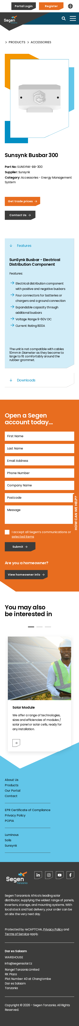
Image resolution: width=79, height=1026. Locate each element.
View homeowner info (24, 574)
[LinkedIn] (38, 875)
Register (51, 6)
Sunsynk (11, 845)
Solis (8, 840)
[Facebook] (70, 875)
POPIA (9, 821)
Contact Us (17, 215)
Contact (11, 796)
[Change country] (70, 6)
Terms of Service (17, 934)
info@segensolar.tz (18, 963)
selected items (23, 536)
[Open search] (64, 18)
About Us (11, 780)
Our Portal (12, 790)
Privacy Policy (15, 815)
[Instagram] (49, 875)
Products (17, 42)
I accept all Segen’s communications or (41, 532)
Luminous (12, 835)
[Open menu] (73, 18)
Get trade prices (20, 201)
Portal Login (24, 6)
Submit (17, 547)
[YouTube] (59, 875)
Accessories (41, 42)
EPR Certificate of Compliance (27, 810)
